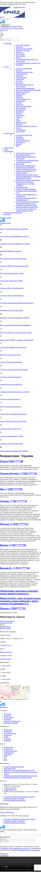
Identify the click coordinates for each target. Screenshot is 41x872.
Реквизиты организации (24, 49)
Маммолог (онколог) (23, 92)
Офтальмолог (20, 101)
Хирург (18, 128)
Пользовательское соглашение (14, 798)
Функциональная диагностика (26, 126)
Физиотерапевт (21, 122)
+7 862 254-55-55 (5, 645)
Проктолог (19, 104)
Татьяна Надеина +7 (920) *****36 (18, 473)
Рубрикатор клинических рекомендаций (17, 777)
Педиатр (19, 103)
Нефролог (19, 97)
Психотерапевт (21, 108)
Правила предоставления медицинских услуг (19, 770)
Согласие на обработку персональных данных (19, 797)
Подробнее (10, 812)
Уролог (18, 121)
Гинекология (8, 749)
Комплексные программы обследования (24, 85)
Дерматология (9, 753)
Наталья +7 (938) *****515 (14, 524)
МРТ (5, 760)
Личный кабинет (6, 218)
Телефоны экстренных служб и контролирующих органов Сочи (27, 206)
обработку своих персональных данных (15, 848)
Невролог (19, 95)
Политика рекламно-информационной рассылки (20, 776)
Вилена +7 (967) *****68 (13, 545)
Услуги (6, 67)
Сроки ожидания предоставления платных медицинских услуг (27, 202)
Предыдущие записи (7, 621)
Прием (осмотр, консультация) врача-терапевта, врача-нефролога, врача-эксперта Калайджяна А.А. (20, 601)
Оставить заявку (5, 659)
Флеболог (19, 124)
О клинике (7, 43)
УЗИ (17, 119)
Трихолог (19, 117)
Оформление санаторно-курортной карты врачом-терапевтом (19, 592)
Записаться (3, 30)
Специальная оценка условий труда (28, 63)
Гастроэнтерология (10, 751)
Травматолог (20, 115)
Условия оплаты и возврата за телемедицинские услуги (26, 210)
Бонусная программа (23, 155)
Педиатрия (7, 754)
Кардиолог (19, 83)
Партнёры (19, 65)
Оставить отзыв (16, 26)
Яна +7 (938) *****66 (11, 489)
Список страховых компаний (26, 189)
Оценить (3, 812)
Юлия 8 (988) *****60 (11, 461)
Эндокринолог (21, 130)
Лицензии (19, 47)
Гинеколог (19, 76)
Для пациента (8, 151)
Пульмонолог (20, 110)
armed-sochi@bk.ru (10, 790)
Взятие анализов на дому (24, 72)
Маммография (21, 94)
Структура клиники (22, 45)
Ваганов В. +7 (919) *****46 (15, 568)
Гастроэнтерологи (10, 733)
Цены (6, 149)
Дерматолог (20, 79)
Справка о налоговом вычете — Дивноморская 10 (27, 199)
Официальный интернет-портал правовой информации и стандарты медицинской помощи (28, 176)
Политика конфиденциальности (15, 800)
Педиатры (7, 739)
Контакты (7, 214)
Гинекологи (8, 731)
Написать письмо (6, 652)
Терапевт (19, 113)
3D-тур (18, 58)
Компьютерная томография (25, 88)
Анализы (19, 70)
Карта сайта (20, 164)
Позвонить (4, 623)
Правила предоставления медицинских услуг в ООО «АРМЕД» (25, 183)
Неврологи (7, 735)
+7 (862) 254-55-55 (6, 28)
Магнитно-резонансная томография (28, 90)
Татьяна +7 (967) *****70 (13, 501)
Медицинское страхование (25, 167)
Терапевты (7, 740)
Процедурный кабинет (23, 106)
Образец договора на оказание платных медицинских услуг (26, 170)
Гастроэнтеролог (21, 74)
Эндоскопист (20, 131)
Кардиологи (8, 730)
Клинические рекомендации (25, 166)
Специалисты (8, 148)
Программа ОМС (22, 187)
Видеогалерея (20, 56)
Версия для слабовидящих (5, 25)
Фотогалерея (20, 54)
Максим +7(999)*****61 (13, 608)
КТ (5, 758)
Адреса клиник (18, 28)
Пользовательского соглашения (29, 850)
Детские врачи (9, 133)
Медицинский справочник (13, 212)
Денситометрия (21, 77)
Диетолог (19, 81)
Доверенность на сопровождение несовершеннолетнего (27, 161)
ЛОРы (6, 737)
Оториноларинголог (23, 99)
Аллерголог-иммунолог (24, 68)
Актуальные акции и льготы (25, 153)
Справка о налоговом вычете (14, 767)
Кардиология (8, 747)
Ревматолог (20, 112)
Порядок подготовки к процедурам (28, 180)
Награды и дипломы (23, 50)
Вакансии (19, 52)
